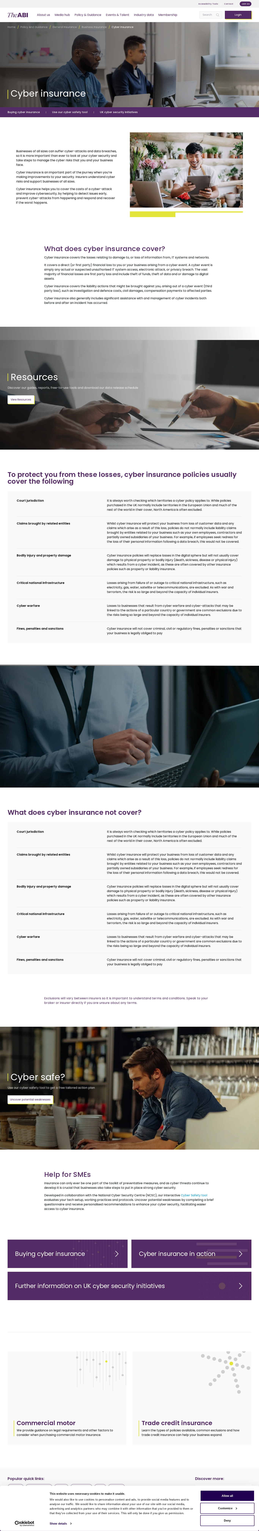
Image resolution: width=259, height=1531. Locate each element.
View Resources (21, 399)
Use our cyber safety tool (70, 112)
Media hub (62, 15)
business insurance (94, 27)
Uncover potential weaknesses (30, 1099)
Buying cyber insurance (24, 112)
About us (43, 15)
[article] (67, 1398)
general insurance (65, 27)
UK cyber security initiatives (119, 112)
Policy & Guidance (88, 15)
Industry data (144, 15)
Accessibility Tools (208, 3)
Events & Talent (117, 15)
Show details (58, 1523)
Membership (167, 15)
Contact (228, 3)
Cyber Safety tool (194, 1195)
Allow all (227, 1495)
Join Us (246, 3)
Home (12, 27)
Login (238, 15)
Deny (227, 1520)
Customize (225, 1508)
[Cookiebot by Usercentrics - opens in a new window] (24, 1523)
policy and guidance (34, 27)
